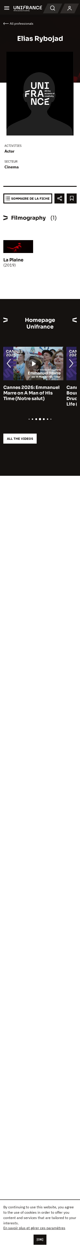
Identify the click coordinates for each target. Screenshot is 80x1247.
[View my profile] (70, 8)
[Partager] (59, 198)
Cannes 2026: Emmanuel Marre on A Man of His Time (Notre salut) (31, 393)
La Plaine (13, 260)
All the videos (20, 438)
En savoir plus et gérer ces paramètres (34, 1228)
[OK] (40, 1239)
